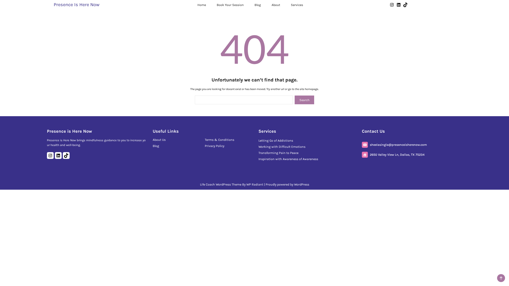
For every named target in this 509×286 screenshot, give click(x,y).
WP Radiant (254, 184)
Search (304, 100)
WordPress (301, 184)
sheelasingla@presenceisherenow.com (398, 145)
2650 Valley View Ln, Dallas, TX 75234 (397, 155)
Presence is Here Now (76, 4)
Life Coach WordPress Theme (220, 184)
